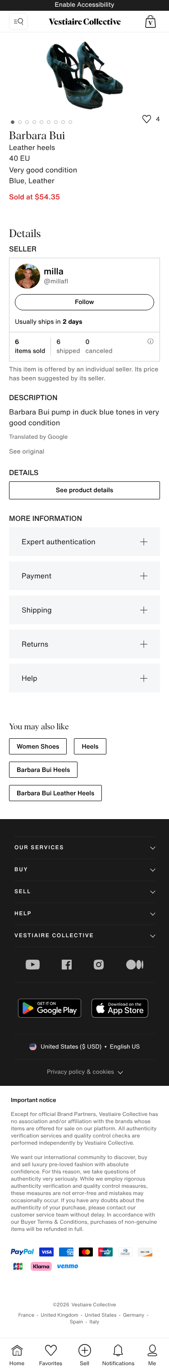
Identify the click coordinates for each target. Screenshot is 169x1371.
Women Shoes (38, 746)
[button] (150, 21)
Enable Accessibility (84, 4)
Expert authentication (59, 541)
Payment (36, 575)
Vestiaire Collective (54, 935)
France (26, 1315)
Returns (35, 644)
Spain (76, 1321)
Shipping (37, 609)
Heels (90, 746)
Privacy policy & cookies (80, 1071)
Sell (22, 891)
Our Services (39, 847)
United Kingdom (59, 1315)
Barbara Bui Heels (43, 770)
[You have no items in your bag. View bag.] (150, 21)
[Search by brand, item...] (18, 21)
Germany (134, 1315)
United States (101, 1315)
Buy (21, 869)
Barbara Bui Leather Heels (55, 793)
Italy (94, 1321)
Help (29, 678)
